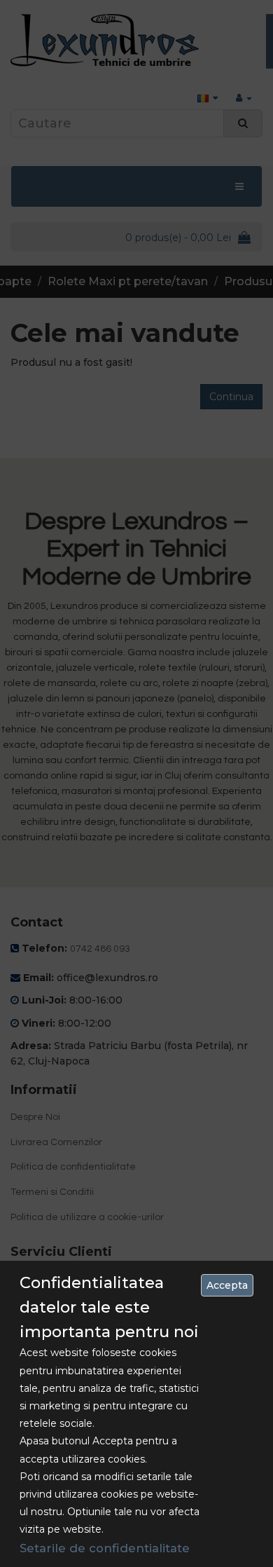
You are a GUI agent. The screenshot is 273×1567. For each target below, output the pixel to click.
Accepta (227, 1285)
